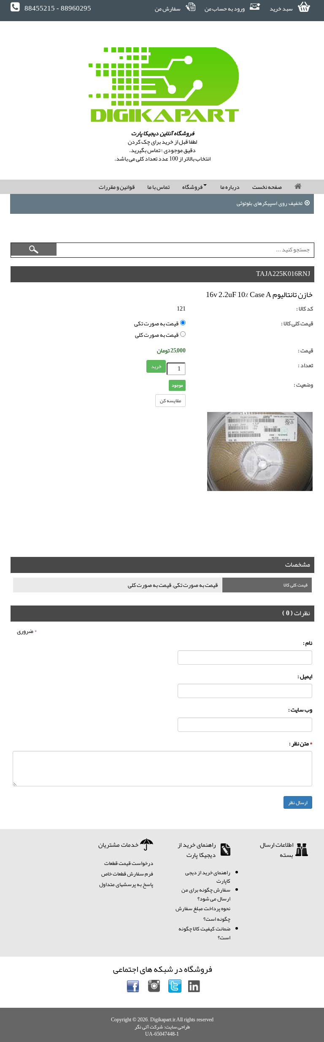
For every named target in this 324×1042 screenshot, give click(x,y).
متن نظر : (300, 743)
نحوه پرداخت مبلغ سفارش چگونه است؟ (203, 914)
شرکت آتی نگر (149, 1027)
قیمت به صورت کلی (157, 335)
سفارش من (168, 8)
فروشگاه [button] (192, 187)
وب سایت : (300, 709)
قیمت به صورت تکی (157, 323)
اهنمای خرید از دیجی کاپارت (207, 877)
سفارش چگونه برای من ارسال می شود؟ (205, 894)
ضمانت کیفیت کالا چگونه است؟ (204, 933)
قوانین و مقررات (117, 187)
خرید (156, 366)
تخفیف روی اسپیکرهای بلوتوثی (269, 204)
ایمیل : (304, 676)
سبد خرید (282, 8)
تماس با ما (158, 187)
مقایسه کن (170, 401)
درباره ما (230, 187)
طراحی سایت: (177, 1027)
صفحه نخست (267, 187)
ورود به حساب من (225, 8)
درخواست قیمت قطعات (128, 863)
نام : (307, 643)
